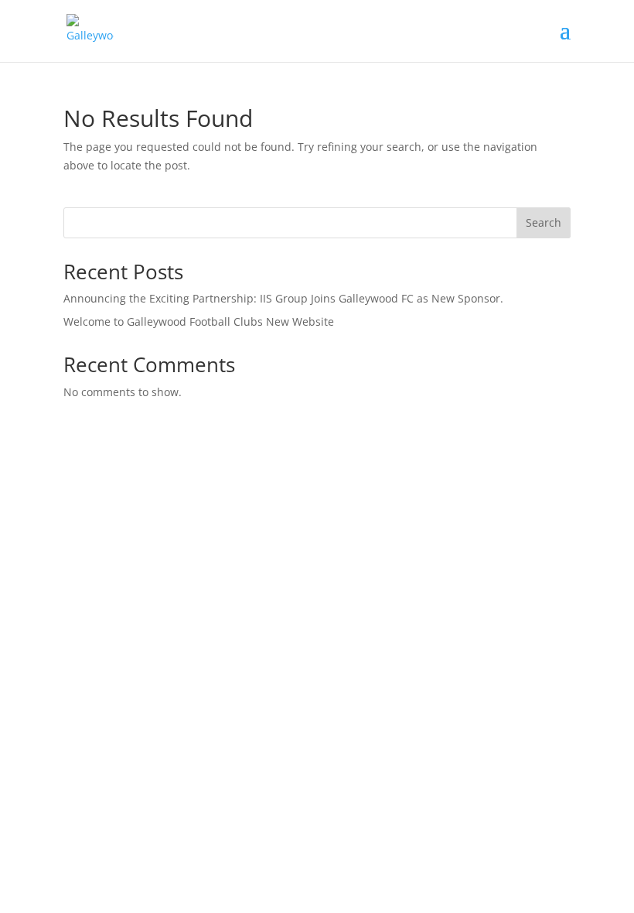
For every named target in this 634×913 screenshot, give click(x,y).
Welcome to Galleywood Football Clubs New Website (198, 321)
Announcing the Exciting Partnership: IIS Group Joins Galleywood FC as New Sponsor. (283, 298)
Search (543, 222)
